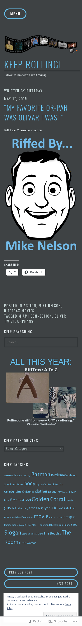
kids (61, 508)
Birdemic (58, 475)
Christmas (28, 491)
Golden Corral (48, 499)
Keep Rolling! (32, 64)
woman (31, 543)
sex (74, 524)
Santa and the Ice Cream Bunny (55, 525)
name (59, 517)
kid (54, 507)
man (7, 517)
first (13, 500)
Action (30, 305)
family (65, 492)
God (27, 500)
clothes (41, 491)
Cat (61, 484)
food (20, 500)
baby (26, 475)
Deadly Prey (55, 491)
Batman (40, 474)
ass (19, 475)
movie (41, 516)
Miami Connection (35, 316)
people (69, 517)
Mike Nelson (50, 305)
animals (10, 475)
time (22, 543)
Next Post (38, 583)
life (68, 508)
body (29, 483)
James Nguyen (39, 508)
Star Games (27, 534)
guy (7, 507)
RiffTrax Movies (19, 310)
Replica (27, 525)
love (72, 508)
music (52, 517)
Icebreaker (21, 508)
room (35, 524)
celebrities (12, 491)
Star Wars (38, 534)
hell (14, 508)
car (41, 484)
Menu (15, 13)
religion (20, 525)
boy (37, 484)
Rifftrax (34, 90)
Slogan (12, 533)
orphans (25, 321)
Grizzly (69, 500)
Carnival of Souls (51, 484)
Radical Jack (10, 525)
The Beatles (52, 533)
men (12, 517)
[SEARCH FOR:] (41, 341)
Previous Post (18, 572)
